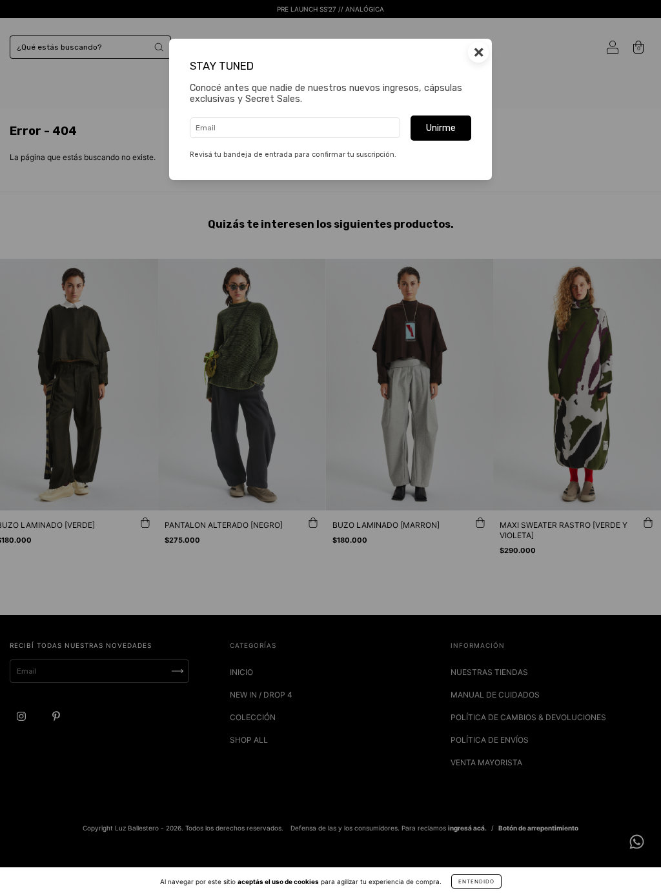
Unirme (441, 128)
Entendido (476, 881)
